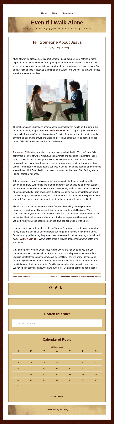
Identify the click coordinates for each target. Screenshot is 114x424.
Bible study (31, 152)
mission (98, 276)
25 (31, 380)
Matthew (90, 276)
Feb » (60, 396)
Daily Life (26, 276)
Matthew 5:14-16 (27, 239)
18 (31, 374)
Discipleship (75, 276)
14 (70, 368)
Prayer (16, 152)
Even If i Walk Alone (57, 22)
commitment (65, 276)
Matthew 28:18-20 (59, 130)
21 (70, 374)
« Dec (53, 396)
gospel (83, 276)
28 (70, 380)
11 (31, 368)
